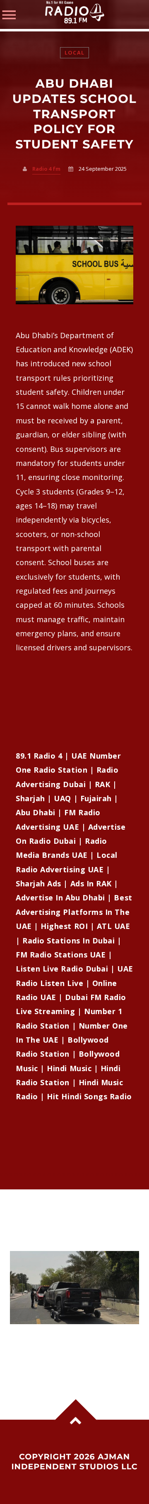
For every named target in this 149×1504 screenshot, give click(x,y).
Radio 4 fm (46, 168)
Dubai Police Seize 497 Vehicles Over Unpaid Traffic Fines (74, 1341)
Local (74, 52)
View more (74, 1288)
